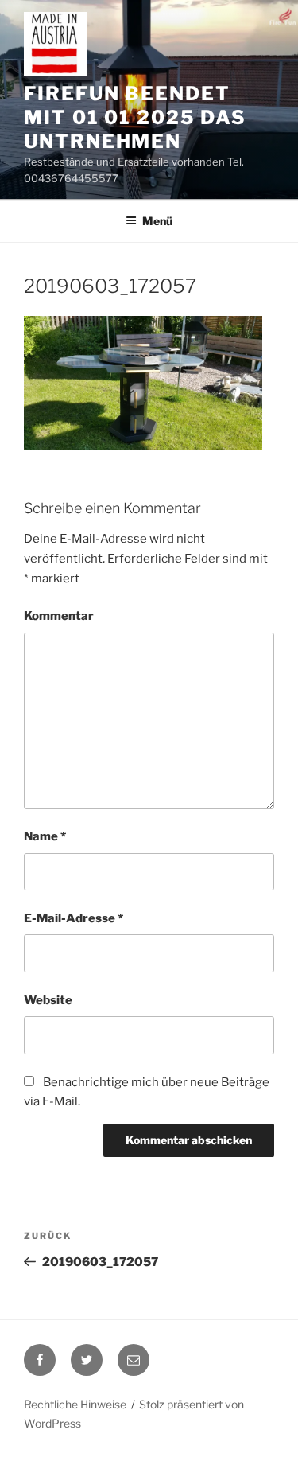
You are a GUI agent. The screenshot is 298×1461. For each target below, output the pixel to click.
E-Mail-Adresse (73, 918)
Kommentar (59, 616)
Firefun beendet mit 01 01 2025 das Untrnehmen (135, 117)
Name (45, 836)
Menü (157, 221)
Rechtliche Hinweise (75, 1404)
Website (48, 1000)
